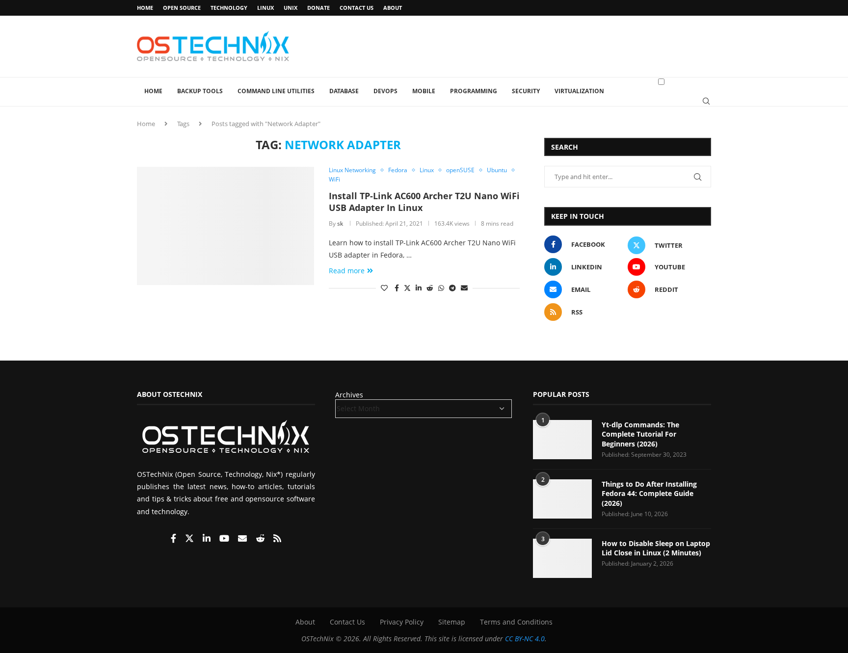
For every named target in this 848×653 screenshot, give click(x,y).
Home (145, 7)
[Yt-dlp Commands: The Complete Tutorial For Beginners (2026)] (562, 439)
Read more (347, 270)
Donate (318, 7)
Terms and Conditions (516, 622)
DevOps (385, 91)
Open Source (182, 7)
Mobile (423, 91)
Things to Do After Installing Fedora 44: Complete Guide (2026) (649, 493)
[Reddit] (261, 539)
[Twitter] (190, 539)
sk (340, 223)
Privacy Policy (402, 622)
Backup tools (200, 91)
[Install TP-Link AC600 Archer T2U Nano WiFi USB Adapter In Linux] (225, 226)
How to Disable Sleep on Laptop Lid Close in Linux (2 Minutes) (656, 548)
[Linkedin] (207, 539)
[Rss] (277, 539)
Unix (290, 7)
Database (344, 91)
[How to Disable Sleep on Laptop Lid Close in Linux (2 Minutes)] (562, 558)
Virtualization (579, 91)
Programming (473, 91)
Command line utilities (276, 91)
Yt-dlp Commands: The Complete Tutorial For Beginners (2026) (640, 434)
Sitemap (451, 622)
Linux (265, 7)
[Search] (706, 101)
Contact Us (356, 7)
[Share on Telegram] (452, 287)
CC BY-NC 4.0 (525, 638)
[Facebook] (174, 539)
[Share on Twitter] (407, 287)
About (392, 7)
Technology (229, 7)
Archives (349, 394)
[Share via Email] (464, 287)
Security (526, 91)
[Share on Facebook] (397, 287)
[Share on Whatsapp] (441, 287)
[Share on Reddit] (429, 287)
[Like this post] (384, 287)
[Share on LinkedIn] (419, 287)
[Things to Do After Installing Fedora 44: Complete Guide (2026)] (562, 499)
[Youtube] (225, 539)
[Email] (243, 539)
